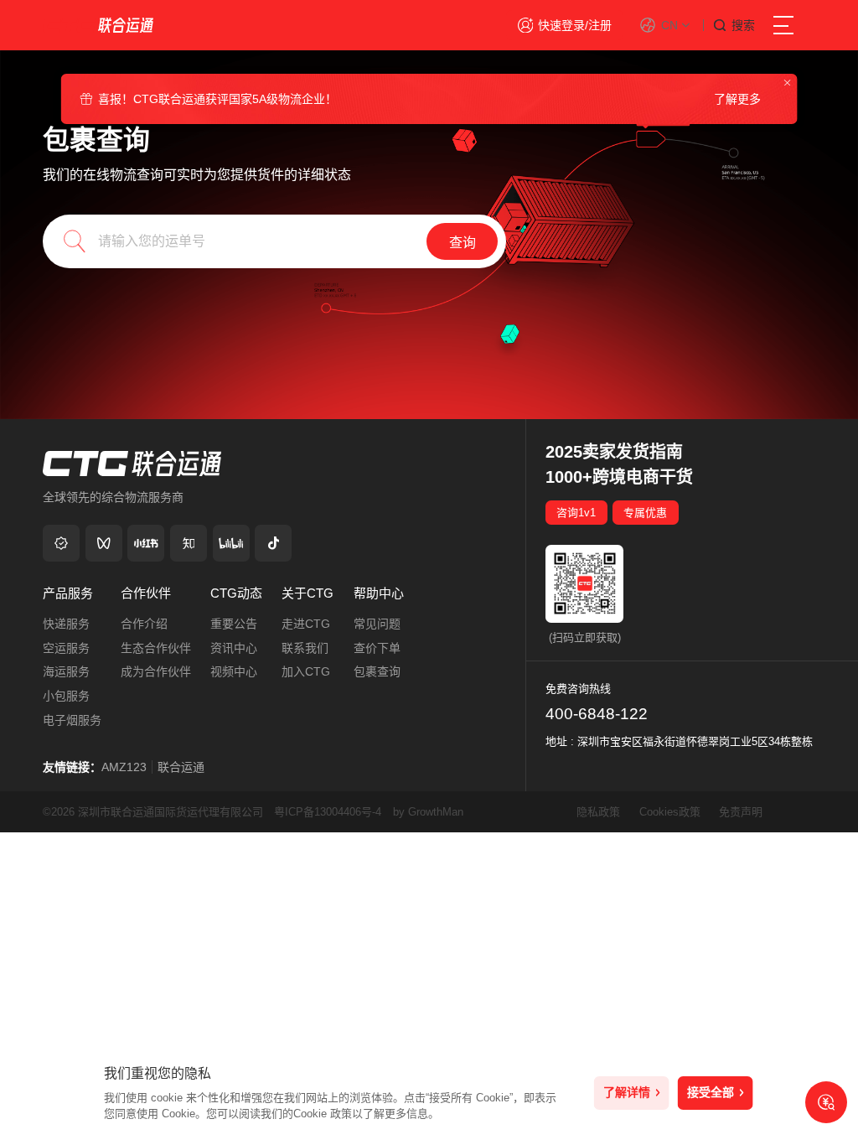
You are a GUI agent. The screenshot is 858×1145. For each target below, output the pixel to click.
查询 (462, 243)
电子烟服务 (72, 720)
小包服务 (66, 695)
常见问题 (377, 623)
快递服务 (66, 623)
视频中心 (233, 671)
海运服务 (66, 671)
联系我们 (305, 648)
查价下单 (377, 648)
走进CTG (306, 623)
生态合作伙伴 (156, 648)
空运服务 (66, 648)
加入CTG (306, 671)
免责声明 (740, 812)
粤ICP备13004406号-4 (327, 812)
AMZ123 (124, 767)
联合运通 (181, 767)
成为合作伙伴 (156, 671)
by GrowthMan (428, 812)
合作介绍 (144, 623)
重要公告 (233, 623)
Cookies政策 (671, 812)
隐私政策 (599, 812)
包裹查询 (377, 671)
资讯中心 (233, 648)
